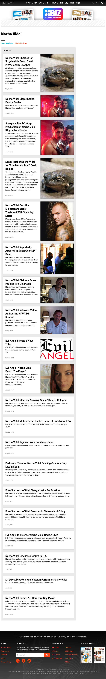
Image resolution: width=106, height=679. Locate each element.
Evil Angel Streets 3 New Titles (19, 342)
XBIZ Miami (69, 651)
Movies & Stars (31, 3)
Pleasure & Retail (56, 3)
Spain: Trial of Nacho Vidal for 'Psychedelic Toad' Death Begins (21, 165)
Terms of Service (74, 673)
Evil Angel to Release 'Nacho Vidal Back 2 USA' (31, 535)
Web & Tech (43, 3)
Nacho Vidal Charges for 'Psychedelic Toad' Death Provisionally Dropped (19, 61)
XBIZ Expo (69, 658)
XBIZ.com (55, 647)
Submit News (6, 647)
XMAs (67, 662)
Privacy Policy (6, 662)
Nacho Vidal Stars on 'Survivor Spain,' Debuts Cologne (35, 400)
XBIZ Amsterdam (71, 655)
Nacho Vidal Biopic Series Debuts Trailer (19, 100)
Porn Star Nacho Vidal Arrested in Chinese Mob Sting (35, 511)
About (3, 658)
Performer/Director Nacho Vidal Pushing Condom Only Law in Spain (36, 465)
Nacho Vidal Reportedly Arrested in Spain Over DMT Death (21, 250)
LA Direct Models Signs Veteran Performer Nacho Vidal (36, 579)
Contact (4, 655)
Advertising (5, 651)
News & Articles (7, 43)
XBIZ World (56, 655)
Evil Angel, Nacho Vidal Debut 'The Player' (18, 369)
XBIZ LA (68, 647)
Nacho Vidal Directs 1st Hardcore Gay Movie (30, 598)
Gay (66, 3)
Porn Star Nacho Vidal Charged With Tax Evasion (32, 490)
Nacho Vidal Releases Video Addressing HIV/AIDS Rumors (21, 313)
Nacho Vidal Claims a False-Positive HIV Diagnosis (21, 282)
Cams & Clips (75, 3)
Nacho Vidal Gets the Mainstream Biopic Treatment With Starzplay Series (19, 210)
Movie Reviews (21, 43)
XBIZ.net (55, 651)
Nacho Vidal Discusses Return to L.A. (26, 556)
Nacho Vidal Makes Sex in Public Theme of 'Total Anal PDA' (38, 421)
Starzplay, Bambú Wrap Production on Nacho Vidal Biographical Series (20, 127)
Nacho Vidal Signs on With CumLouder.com (29, 442)
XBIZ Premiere (57, 658)
